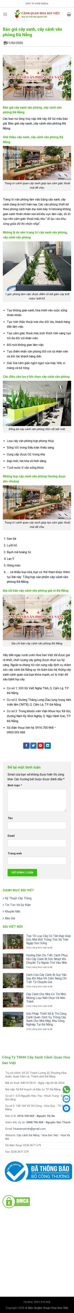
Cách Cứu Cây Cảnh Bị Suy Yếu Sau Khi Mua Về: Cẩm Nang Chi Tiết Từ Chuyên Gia (46, 978)
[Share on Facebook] (26, 746)
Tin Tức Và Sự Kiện (18, 905)
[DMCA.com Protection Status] (16, 1201)
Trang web (15, 853)
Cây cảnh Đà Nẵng (28, 1135)
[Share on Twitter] (33, 746)
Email (11, 835)
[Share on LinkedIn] (47, 746)
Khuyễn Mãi (12, 911)
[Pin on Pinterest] (40, 746)
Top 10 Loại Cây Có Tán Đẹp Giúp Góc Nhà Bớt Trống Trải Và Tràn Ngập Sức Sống (48, 939)
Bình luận (15, 785)
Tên (10, 818)
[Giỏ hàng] (69, 14)
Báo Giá (10, 918)
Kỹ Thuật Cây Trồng (18, 898)
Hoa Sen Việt (50, 1135)
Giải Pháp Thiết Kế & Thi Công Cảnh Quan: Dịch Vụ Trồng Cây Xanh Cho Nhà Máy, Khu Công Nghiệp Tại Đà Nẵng (46, 1019)
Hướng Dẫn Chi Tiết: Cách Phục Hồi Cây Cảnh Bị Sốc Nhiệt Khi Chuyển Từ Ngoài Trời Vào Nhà (47, 958)
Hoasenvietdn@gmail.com (29, 1128)
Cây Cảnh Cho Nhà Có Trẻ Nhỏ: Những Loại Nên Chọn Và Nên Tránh (46, 997)
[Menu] (5, 14)
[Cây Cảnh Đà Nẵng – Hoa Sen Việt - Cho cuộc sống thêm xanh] (37, 14)
